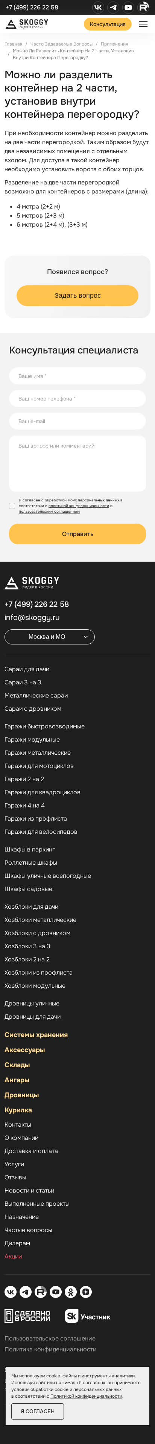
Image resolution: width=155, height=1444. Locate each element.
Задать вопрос (78, 295)
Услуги (14, 1164)
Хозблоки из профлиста (39, 972)
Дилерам (17, 1243)
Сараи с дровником (33, 709)
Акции (13, 1256)
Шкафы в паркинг (30, 849)
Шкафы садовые (28, 889)
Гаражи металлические (38, 753)
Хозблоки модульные (35, 986)
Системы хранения (36, 1035)
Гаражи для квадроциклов (43, 792)
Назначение (22, 1217)
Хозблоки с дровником (37, 933)
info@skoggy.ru (32, 617)
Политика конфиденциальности (51, 1349)
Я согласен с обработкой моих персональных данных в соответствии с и (70, 506)
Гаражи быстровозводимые (45, 726)
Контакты (18, 1125)
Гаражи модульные (32, 739)
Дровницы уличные (32, 1003)
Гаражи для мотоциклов (39, 766)
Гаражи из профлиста (36, 819)
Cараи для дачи (27, 669)
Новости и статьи (29, 1190)
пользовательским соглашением (49, 511)
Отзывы (15, 1177)
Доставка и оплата (31, 1151)
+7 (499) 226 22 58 (32, 7)
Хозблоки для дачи (31, 907)
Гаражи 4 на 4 (25, 805)
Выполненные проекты (37, 1204)
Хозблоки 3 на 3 (27, 946)
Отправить (77, 534)
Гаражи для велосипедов (41, 832)
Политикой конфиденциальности (86, 1396)
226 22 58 (37, 604)
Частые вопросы (28, 1230)
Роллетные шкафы (31, 863)
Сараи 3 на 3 (23, 682)
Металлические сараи (36, 695)
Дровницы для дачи (33, 1017)
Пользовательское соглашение (50, 1338)
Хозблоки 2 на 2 (27, 959)
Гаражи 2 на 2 (24, 779)
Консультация (108, 24)
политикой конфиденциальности (79, 505)
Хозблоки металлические (40, 920)
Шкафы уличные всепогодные (48, 876)
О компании (21, 1138)
